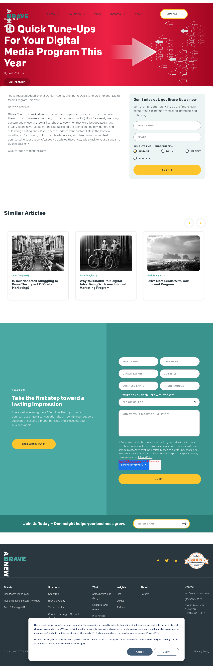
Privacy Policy (145, 457)
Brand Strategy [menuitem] (56, 600)
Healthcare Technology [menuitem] (16, 593)
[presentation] (189, 223)
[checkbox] (167, 155)
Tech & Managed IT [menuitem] (14, 607)
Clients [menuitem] (50, 14)
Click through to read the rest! (27, 150)
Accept (140, 651)
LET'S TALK (172, 14)
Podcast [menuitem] (121, 607)
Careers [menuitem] (145, 593)
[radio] (141, 151)
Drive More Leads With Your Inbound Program (168, 282)
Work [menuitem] (97, 14)
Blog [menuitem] (118, 593)
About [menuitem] (138, 14)
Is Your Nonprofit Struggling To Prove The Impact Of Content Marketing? (35, 284)
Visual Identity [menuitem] (56, 607)
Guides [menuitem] (120, 600)
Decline (167, 651)
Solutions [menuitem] (74, 14)
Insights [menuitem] (115, 14)
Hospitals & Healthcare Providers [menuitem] (22, 600)
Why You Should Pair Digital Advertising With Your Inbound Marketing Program (103, 284)
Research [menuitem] (53, 593)
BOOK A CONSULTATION (33, 444)
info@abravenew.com (197, 593)
